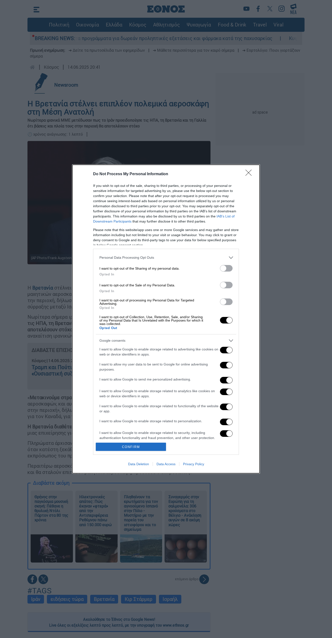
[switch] (226, 268)
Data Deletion (138, 464)
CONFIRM (131, 447)
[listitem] (166, 257)
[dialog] (166, 319)
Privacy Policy (193, 464)
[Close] (250, 174)
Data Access (166, 464)
